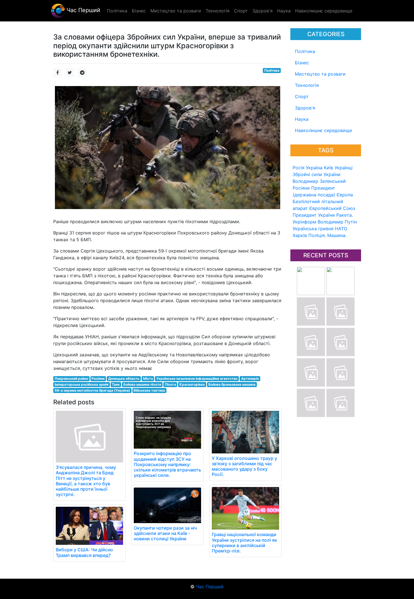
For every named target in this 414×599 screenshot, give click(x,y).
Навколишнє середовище (323, 130)
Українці (344, 167)
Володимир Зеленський (319, 181)
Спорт (302, 96)
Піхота (170, 384)
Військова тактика (149, 390)
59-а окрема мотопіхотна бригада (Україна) (92, 390)
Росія (298, 167)
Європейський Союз (332, 208)
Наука (301, 119)
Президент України (314, 215)
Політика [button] (117, 11)
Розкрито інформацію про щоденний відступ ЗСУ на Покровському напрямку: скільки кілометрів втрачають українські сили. (167, 464)
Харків (300, 235)
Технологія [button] (218, 11)
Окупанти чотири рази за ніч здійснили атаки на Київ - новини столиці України (165, 533)
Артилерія (250, 378)
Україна (314, 167)
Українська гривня (313, 228)
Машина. (336, 235)
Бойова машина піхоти (142, 384)
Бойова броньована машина (231, 384)
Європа (345, 195)
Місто (148, 378)
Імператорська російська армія (81, 384)
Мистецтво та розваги (320, 74)
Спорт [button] (241, 11)
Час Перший (82, 10)
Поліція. (317, 235)
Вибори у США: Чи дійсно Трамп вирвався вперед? (84, 552)
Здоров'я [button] (262, 11)
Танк (116, 384)
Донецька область (123, 378)
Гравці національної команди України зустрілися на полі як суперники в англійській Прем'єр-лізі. (244, 543)
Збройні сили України (316, 174)
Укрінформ (304, 222)
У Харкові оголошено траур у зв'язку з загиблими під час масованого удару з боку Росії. (244, 466)
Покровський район (71, 378)
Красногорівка (192, 384)
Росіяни (301, 188)
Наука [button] (284, 11)
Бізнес (302, 62)
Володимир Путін (337, 222)
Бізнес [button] (139, 11)
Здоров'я (305, 108)
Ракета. (344, 215)
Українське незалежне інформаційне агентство (196, 378)
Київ (328, 167)
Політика (305, 51)
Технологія (307, 85)
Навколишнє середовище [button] (323, 11)
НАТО (341, 228)
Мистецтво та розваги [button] (175, 11)
